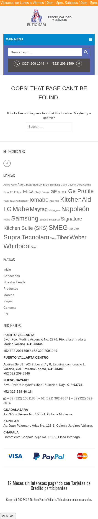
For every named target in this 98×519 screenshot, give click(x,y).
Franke (46, 192)
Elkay (38, 192)
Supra (12, 237)
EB (11, 192)
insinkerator (21, 200)
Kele (56, 200)
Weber (78, 237)
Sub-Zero (74, 229)
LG (7, 209)
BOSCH (37, 184)
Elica (28, 191)
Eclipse (18, 192)
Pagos (8, 301)
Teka (53, 238)
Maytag (39, 209)
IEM (12, 200)
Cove (64, 184)
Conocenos (11, 276)
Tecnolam (35, 237)
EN (5, 314)
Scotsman (54, 219)
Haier (6, 200)
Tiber (63, 237)
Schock (43, 219)
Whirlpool (17, 246)
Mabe (21, 209)
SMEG (58, 227)
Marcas (8, 295)
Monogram (54, 210)
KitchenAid (75, 199)
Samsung (25, 218)
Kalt (51, 200)
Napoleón (75, 209)
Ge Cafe (62, 192)
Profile (6, 219)
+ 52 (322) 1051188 (21, 398)
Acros (6, 184)
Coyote (72, 184)
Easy (6, 192)
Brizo (46, 184)
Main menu (14, 39)
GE (54, 191)
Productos (10, 288)
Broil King (55, 184)
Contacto (9, 307)
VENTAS (8, 516)
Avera (21, 184)
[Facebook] (80, 63)
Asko (14, 184)
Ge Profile (81, 191)
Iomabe (39, 200)
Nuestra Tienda (14, 282)
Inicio (7, 269)
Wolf (34, 247)
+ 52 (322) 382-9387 (53, 398)
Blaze (29, 184)
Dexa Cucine (84, 184)
